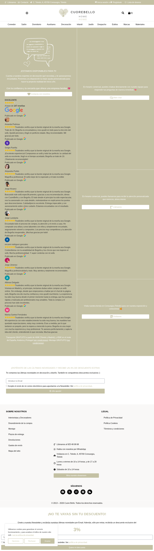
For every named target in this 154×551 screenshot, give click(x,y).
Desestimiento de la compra (20, 423)
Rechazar (32, 541)
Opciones (15, 541)
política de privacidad (83, 386)
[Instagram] (76, 491)
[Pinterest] (83, 491)
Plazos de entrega (16, 434)
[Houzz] (89, 491)
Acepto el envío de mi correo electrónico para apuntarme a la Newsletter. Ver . (50, 386)
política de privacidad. (78, 542)
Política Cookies (111, 423)
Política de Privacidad (113, 418)
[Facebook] (62, 491)
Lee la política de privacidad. (23, 535)
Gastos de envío (15, 445)
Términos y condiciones (114, 429)
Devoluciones (14, 440)
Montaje (11, 429)
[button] (27, 13)
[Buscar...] (123, 13)
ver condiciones (41, 340)
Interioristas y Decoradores (19, 418)
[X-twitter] (69, 491)
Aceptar (48, 541)
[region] (31, 535)
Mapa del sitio (14, 451)
